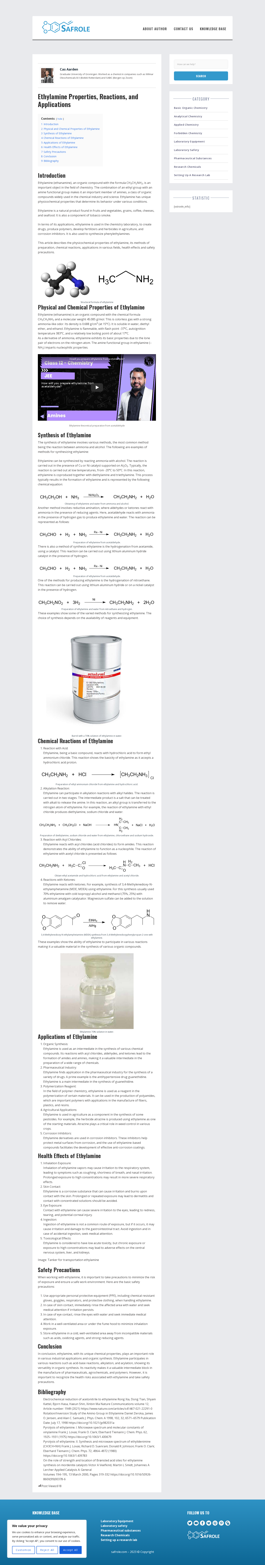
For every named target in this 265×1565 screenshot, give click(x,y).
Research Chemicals (187, 166)
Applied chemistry (186, 124)
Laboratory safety (186, 150)
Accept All (70, 1550)
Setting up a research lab (192, 175)
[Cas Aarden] (47, 75)
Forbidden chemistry (188, 133)
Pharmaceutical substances (193, 158)
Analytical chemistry (188, 116)
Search (201, 76)
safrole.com (119, 1552)
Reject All (47, 1550)
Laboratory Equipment (189, 141)
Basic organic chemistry (190, 108)
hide (60, 118)
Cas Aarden (69, 69)
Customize (23, 1550)
